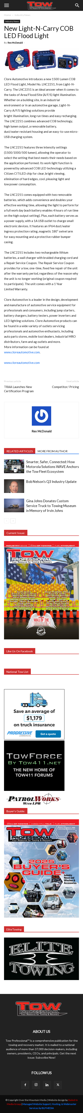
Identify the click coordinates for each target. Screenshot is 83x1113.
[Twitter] (58, 1085)
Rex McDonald (15, 42)
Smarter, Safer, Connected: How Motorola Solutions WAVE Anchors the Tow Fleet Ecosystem (52, 467)
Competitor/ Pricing (65, 387)
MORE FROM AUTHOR (52, 451)
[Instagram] (36, 1085)
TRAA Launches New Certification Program (19, 389)
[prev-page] (6, 520)
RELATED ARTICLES (19, 451)
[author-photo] (41, 425)
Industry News (22, 15)
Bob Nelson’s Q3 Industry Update (51, 481)
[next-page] (13, 520)
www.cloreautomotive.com (22, 352)
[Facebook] (25, 1085)
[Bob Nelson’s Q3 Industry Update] (14, 486)
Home (7, 15)
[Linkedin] (47, 1085)
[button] (6, 5)
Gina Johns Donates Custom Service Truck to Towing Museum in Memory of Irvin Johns (51, 506)
